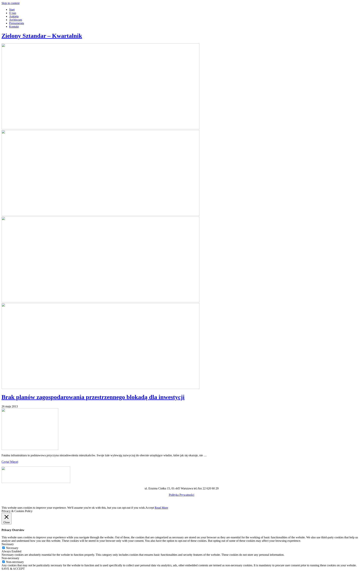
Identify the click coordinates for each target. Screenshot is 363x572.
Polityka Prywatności (181, 494)
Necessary (12, 548)
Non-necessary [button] (10, 558)
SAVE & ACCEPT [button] (13, 568)
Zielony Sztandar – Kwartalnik (42, 35)
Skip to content (10, 3)
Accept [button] (149, 507)
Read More (161, 507)
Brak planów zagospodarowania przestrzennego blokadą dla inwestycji (93, 397)
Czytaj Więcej (10, 461)
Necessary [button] (8, 544)
